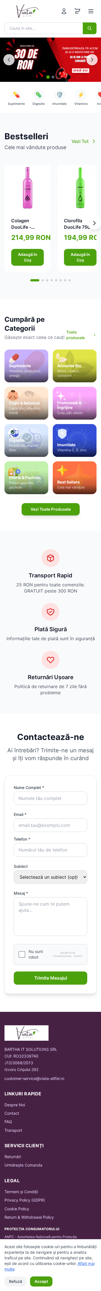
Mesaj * (21, 893)
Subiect (21, 866)
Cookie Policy (16, 1208)
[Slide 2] (53, 77)
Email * (20, 814)
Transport (13, 1130)
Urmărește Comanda (23, 1165)
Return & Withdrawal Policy (29, 1217)
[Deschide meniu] (91, 11)
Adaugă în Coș (27, 257)
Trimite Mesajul (50, 978)
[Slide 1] (48, 77)
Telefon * (22, 839)
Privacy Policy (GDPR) (24, 1200)
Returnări (12, 1156)
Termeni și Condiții (21, 1191)
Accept (41, 1281)
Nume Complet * (29, 787)
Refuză (15, 1281)
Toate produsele (75, 335)
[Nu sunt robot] (22, 954)
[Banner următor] (92, 59)
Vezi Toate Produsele (51, 509)
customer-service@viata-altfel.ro (34, 1078)
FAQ (8, 1121)
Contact (11, 1113)
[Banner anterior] (9, 59)
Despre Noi (14, 1104)
